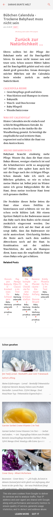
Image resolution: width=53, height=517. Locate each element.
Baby (16, 27)
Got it (35, 514)
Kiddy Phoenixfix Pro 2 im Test (45, 284)
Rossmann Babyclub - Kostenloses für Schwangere (8, 289)
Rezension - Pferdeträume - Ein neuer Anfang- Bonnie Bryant (36, 290)
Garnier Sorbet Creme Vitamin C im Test (20, 425)
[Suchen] (49, 4)
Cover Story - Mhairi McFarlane (16, 473)
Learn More (22, 514)
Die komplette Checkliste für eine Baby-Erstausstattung (26, 290)
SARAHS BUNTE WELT (19, 4)
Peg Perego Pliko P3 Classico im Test (17, 285)
